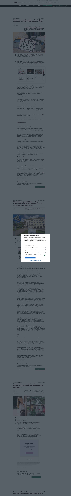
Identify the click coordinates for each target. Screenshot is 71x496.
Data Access (35, 260)
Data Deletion (31, 260)
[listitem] (35, 245)
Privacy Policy (39, 260)
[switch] (45, 247)
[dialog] (35, 248)
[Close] (48, 235)
